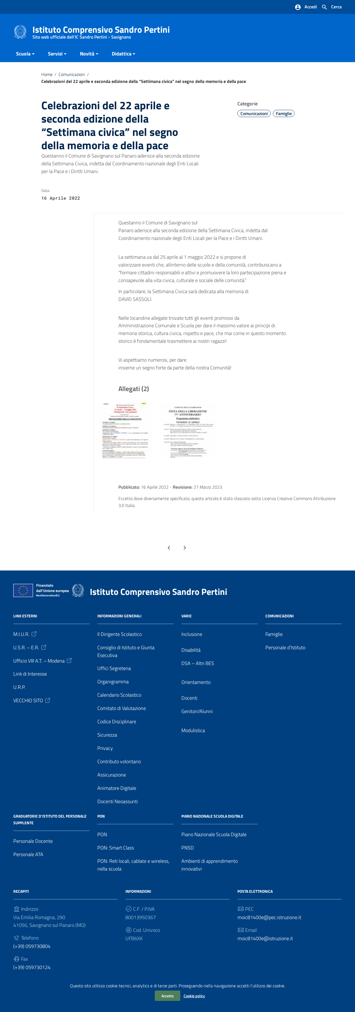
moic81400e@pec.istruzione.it (269, 917)
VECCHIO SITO (28, 700)
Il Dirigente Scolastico (119, 634)
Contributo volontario (119, 761)
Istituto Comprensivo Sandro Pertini (101, 31)
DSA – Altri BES (197, 663)
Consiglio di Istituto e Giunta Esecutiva (125, 651)
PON (102, 834)
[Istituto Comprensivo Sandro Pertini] (20, 31)
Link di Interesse (30, 674)
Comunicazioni (72, 74)
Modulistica (193, 730)
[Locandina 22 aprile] (187, 430)
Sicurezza (107, 735)
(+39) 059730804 (31, 946)
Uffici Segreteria (114, 668)
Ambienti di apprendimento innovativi (209, 864)
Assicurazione (111, 774)
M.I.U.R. (21, 634)
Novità (87, 53)
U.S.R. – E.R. (26, 647)
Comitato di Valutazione (121, 708)
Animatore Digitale (116, 788)
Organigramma (113, 681)
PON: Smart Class (115, 847)
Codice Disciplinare (116, 721)
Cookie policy (194, 996)
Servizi (55, 53)
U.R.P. (19, 687)
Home (46, 74)
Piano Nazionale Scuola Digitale (214, 834)
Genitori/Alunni (197, 711)
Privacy (105, 748)
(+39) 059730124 (31, 967)
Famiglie (284, 113)
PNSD (187, 847)
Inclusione (191, 634)
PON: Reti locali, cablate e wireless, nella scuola (133, 864)
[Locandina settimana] (125, 430)
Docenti (189, 698)
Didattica (121, 53)
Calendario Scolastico (119, 695)
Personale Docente (33, 841)
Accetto (167, 996)
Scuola (23, 53)
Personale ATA (28, 854)
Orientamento (196, 682)
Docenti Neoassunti (117, 801)
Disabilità (191, 650)
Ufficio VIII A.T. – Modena (39, 660)
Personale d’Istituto (285, 647)
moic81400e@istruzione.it (265, 938)
